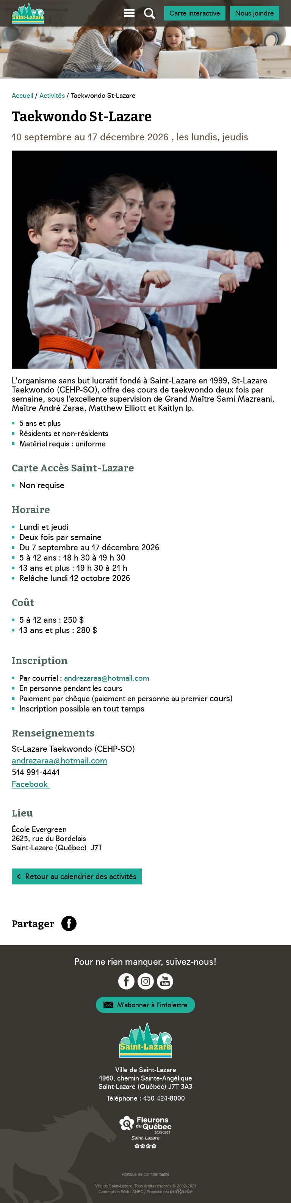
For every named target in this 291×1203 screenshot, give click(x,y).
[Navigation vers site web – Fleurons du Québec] (145, 1131)
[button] (129, 11)
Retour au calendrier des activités (80, 875)
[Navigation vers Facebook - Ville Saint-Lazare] (126, 981)
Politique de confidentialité (145, 1174)
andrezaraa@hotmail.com (106, 677)
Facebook (31, 783)
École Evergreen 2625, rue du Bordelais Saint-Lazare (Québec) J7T (57, 837)
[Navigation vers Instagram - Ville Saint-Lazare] (146, 981)
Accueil (22, 95)
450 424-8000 (164, 1097)
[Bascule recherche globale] (149, 13)
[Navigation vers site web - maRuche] (180, 1192)
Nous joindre (254, 12)
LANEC (136, 1191)
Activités (52, 95)
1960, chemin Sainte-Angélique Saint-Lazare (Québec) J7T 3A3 (145, 1082)
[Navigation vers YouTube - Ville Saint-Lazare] (165, 981)
